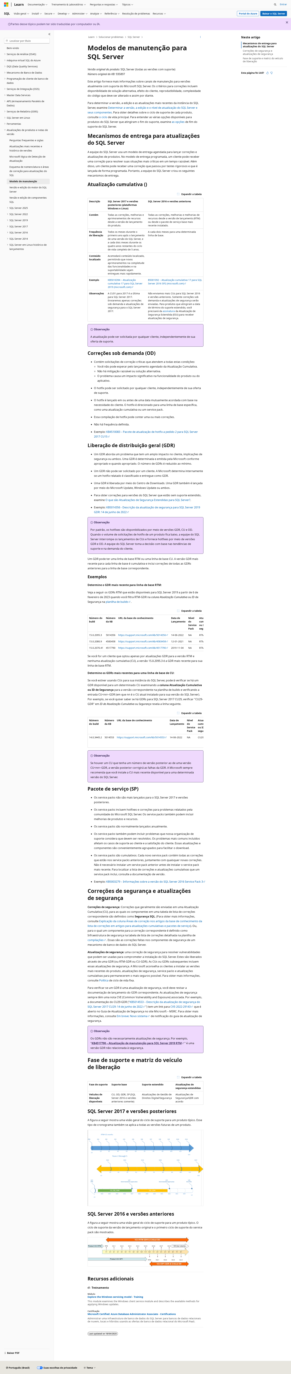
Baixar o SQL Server (273, 13)
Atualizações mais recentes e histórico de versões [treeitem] (25, 148)
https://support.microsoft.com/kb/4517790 (142, 647)
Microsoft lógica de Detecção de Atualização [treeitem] (27, 158)
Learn (91, 37)
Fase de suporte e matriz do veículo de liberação (263, 60)
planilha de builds (117, 602)
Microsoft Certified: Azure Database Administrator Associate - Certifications (132, 1314)
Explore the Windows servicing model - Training (115, 1296)
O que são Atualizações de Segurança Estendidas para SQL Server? (147, 500)
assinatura (169, 311)
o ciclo (103, 117)
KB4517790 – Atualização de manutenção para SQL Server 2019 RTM (137, 1043)
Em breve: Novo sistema (132, 1016)
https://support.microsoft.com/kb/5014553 (141, 737)
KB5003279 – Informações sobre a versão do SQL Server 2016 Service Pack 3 (154, 881)
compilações (96, 940)
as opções (178, 122)
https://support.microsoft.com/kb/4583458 (142, 641)
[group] (145, 633)
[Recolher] (49, 34)
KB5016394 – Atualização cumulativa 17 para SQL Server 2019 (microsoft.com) (125, 283)
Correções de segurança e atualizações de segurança (258, 52)
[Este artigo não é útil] (271, 73)
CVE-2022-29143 (180, 1006)
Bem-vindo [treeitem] (13, 48)
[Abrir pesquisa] (275, 5)
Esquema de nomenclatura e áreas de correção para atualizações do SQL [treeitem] (29, 171)
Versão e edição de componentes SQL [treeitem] (28, 199)
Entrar (283, 4)
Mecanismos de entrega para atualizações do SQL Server (260, 45)
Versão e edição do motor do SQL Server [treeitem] (28, 189)
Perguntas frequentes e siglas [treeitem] (26, 140)
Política (103, 980)
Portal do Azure (248, 13)
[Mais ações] (200, 37)
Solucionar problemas (111, 37)
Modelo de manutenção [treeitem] (23, 181)
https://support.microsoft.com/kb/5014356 (142, 635)
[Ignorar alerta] (287, 22)
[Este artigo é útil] (267, 73)
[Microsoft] (6, 4)
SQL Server (134, 37)
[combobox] (27, 40)
